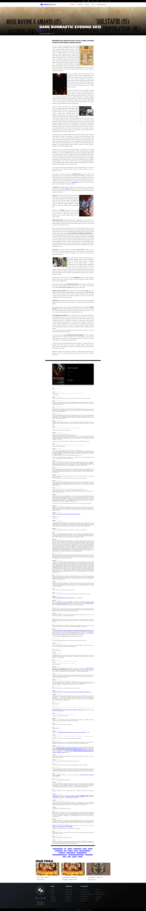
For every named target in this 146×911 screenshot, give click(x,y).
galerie (53, 896)
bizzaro (43, 33)
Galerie (86, 4)
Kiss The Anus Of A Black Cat (66, 287)
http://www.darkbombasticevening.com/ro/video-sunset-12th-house (71, 748)
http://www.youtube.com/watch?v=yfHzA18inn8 (75, 796)
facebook (53, 898)
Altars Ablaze (84, 898)
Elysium (97, 889)
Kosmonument (74, 182)
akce (52, 894)
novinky (53, 889)
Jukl (45, 33)
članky (52, 892)
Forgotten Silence (100, 894)
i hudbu (68, 233)
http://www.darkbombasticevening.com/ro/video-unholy (79, 750)
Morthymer (98, 896)
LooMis (90, 909)
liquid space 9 (84, 889)
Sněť (97, 900)
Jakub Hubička (77, 909)
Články (79, 4)
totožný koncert (80, 249)
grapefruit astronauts (87, 894)
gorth (40, 33)
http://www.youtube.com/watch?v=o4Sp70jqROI (62, 826)
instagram (53, 900)
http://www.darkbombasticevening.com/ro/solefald (63, 597)
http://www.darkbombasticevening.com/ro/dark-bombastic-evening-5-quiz (67, 709)
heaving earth (84, 896)
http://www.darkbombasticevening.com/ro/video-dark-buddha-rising (66, 749)
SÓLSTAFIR (55, 249)
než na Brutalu (66, 188)
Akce (93, 4)
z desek (82, 175)
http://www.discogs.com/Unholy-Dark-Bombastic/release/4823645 (66, 514)
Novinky (72, 4)
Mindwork (98, 898)
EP (76, 279)
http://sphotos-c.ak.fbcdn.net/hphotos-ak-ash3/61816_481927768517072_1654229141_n (74, 630)
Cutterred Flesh (85, 892)
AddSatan (48, 33)
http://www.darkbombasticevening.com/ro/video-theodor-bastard (72, 732)
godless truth (99, 892)
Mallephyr (83, 900)
